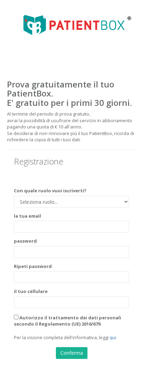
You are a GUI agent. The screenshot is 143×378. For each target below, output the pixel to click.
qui (113, 337)
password (25, 241)
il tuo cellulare (31, 291)
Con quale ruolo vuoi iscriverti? (50, 190)
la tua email (27, 216)
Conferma (71, 353)
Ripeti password (33, 266)
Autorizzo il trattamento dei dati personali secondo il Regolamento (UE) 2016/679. (67, 320)
